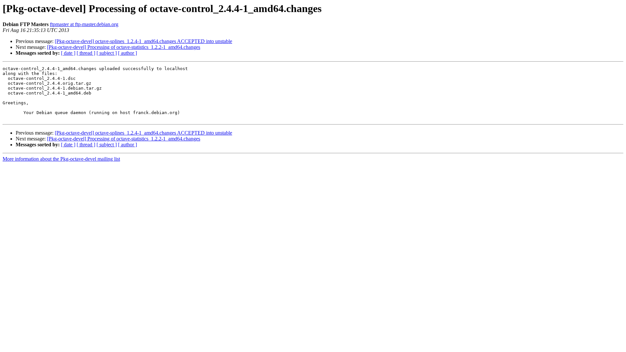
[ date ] (68, 53)
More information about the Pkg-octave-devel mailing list (61, 159)
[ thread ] (86, 53)
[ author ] (127, 53)
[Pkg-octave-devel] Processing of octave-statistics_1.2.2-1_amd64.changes (123, 47)
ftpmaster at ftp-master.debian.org (84, 24)
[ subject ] (107, 53)
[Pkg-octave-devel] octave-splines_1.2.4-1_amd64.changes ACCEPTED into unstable (143, 41)
